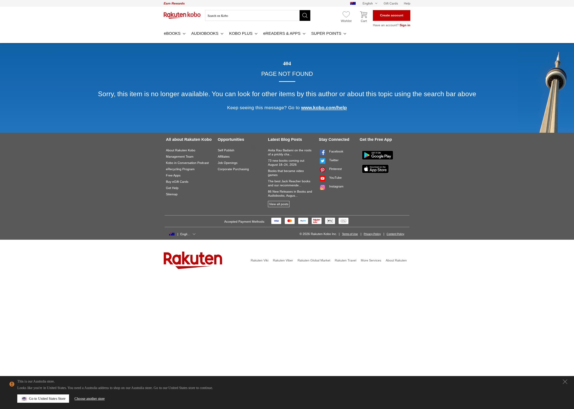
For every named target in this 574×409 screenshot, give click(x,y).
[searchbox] (257, 15)
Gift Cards (391, 3)
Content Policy (395, 234)
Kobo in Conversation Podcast (187, 163)
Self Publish (226, 150)
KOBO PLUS (241, 33)
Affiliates (224, 156)
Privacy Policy (372, 234)
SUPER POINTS (326, 33)
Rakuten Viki (259, 260)
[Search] (305, 15)
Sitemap (172, 194)
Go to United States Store (47, 398)
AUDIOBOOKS (205, 33)
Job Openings (227, 163)
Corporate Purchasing (233, 169)
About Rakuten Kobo (180, 150)
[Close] (565, 381)
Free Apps (173, 175)
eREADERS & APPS (282, 33)
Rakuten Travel (345, 260)
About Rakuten (396, 260)
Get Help (172, 188)
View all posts (278, 204)
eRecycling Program (180, 169)
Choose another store (89, 398)
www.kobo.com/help (324, 107)
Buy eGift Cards (177, 181)
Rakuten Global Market (314, 260)
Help (407, 3)
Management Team (180, 156)
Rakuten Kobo (182, 15)
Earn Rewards (174, 3)
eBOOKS (173, 33)
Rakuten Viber (283, 260)
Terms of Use (350, 234)
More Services (371, 260)
